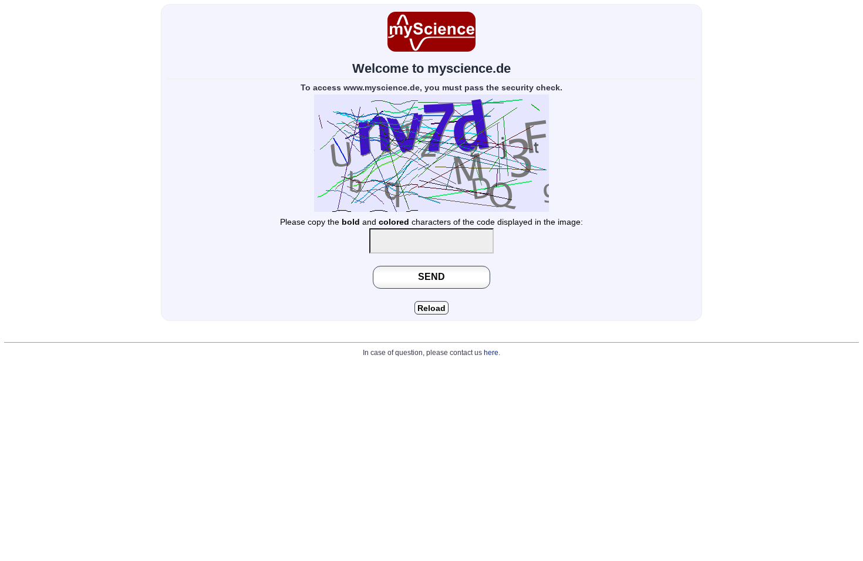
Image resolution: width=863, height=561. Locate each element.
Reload (431, 308)
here (491, 353)
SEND (431, 276)
